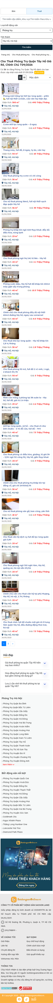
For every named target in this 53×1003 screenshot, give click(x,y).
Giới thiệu (40, 72)
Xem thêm (7, 764)
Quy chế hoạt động (35, 941)
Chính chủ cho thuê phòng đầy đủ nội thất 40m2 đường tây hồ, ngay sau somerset (24, 313)
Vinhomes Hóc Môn (10, 959)
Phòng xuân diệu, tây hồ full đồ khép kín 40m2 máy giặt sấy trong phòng (26, 285)
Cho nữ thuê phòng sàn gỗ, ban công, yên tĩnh (26, 511)
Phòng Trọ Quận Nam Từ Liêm (17, 738)
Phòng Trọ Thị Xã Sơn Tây (15, 749)
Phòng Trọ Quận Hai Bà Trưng (17, 722)
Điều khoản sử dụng (35, 950)
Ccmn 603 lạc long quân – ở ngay (20, 124)
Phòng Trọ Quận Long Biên (16, 734)
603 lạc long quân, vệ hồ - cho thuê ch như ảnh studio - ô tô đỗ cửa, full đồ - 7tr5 (24, 427)
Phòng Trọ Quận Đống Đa (15, 715)
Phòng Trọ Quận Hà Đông (15, 719)
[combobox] (26, 30)
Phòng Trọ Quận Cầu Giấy (15, 711)
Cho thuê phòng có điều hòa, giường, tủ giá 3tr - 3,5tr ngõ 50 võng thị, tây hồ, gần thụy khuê (26, 455)
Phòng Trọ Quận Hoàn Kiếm (16, 726)
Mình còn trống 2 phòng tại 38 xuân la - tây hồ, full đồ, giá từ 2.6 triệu (24, 399)
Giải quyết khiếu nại (35, 954)
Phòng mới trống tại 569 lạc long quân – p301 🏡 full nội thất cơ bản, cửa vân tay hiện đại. (26, 97)
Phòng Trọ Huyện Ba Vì (14, 753)
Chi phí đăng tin (8, 950)
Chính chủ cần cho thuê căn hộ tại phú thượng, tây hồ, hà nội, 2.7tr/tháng (26, 595)
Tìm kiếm (26, 47)
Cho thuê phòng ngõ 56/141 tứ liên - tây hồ (24, 258)
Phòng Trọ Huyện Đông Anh (16, 761)
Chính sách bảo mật (35, 945)
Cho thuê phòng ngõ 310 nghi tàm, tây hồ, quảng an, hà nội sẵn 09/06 (24, 566)
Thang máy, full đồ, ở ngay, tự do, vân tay (24, 150)
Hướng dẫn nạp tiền (10, 954)
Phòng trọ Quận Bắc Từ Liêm (16, 707)
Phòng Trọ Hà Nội (12, 698)
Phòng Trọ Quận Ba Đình (14, 703)
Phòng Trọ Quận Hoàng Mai (16, 730)
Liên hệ (4, 945)
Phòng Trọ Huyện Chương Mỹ (17, 757)
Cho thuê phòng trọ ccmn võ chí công (22, 175)
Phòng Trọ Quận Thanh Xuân (16, 745)
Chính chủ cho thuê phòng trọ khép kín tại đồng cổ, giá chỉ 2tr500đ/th (24, 484)
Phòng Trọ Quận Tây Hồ (14, 741)
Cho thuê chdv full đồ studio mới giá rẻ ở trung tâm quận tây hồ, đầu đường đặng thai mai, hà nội (26, 625)
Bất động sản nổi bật (14, 773)
